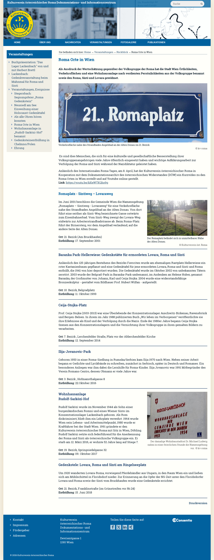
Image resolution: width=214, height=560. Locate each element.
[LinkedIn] (125, 527)
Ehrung (19, 148)
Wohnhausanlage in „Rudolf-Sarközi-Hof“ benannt (28, 132)
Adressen (19, 535)
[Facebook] (112, 527)
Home (17, 42)
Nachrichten (73, 42)
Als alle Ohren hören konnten (28, 118)
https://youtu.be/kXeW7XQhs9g (87, 182)
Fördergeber (21, 530)
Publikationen (156, 42)
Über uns (45, 42)
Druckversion (198, 503)
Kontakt (18, 520)
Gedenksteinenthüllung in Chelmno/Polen (31, 142)
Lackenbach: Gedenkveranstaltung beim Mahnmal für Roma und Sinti (30, 79)
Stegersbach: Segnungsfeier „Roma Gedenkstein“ (28, 97)
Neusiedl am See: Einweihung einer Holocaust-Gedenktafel (29, 109)
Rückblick (122, 52)
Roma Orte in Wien (27, 124)
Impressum (20, 525)
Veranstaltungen (101, 42)
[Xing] (131, 527)
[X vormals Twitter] (118, 527)
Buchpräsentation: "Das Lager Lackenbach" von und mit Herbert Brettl (30, 66)
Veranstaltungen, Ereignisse (31, 89)
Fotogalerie (128, 42)
